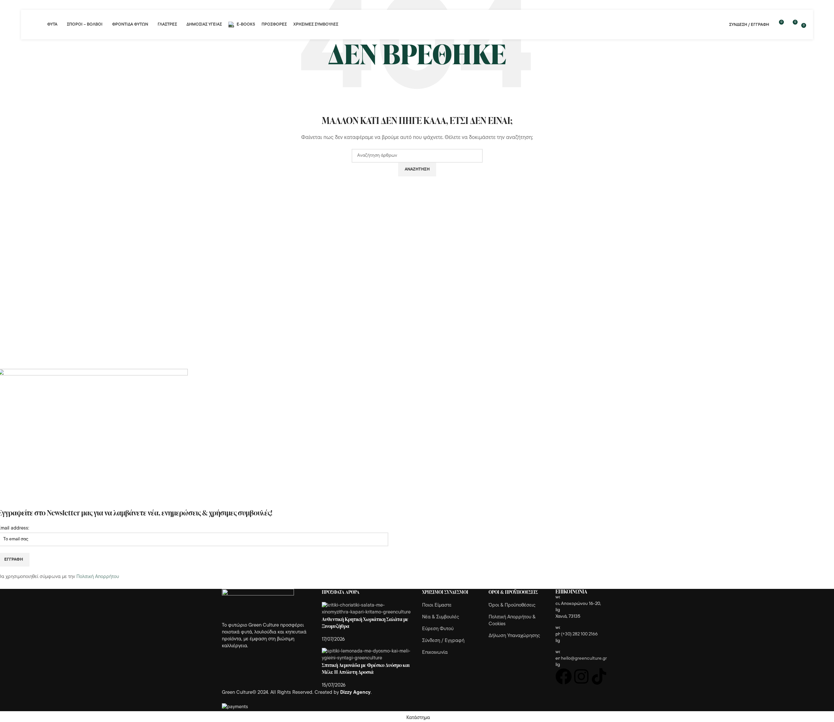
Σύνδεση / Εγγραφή (443, 640)
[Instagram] (581, 676)
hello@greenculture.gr (584, 658)
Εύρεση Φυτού (438, 629)
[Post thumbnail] (367, 608)
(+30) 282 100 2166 (579, 634)
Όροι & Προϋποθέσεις (512, 605)
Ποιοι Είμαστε (437, 605)
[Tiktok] (599, 676)
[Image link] (258, 605)
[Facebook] (563, 676)
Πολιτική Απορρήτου (97, 576)
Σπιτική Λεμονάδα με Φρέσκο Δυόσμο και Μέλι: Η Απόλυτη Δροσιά (366, 668)
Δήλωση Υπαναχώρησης (514, 635)
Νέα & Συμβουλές (440, 617)
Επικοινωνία (435, 652)
